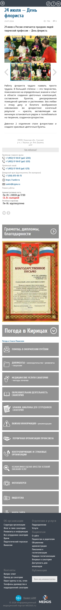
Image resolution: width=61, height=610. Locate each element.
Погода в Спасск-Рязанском (13, 341)
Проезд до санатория (13, 577)
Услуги (35, 528)
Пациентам (38, 532)
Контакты (9, 570)
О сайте (35, 535)
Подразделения (39, 524)
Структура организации (14, 524)
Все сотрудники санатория (16, 535)
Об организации (13, 521)
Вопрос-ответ (10, 574)
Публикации (39, 570)
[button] (41, 72)
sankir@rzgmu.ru (13, 184)
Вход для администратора (44, 579)
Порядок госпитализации (43, 556)
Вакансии (8, 545)
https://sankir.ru (13, 180)
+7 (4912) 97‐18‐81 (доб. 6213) (17, 168)
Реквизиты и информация (16, 531)
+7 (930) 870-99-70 (14, 176)
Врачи (6, 538)
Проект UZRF (29, 597)
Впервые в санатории (42, 559)
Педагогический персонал (16, 541)
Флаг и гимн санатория (14, 528)
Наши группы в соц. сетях (15, 580)
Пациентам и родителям (43, 539)
